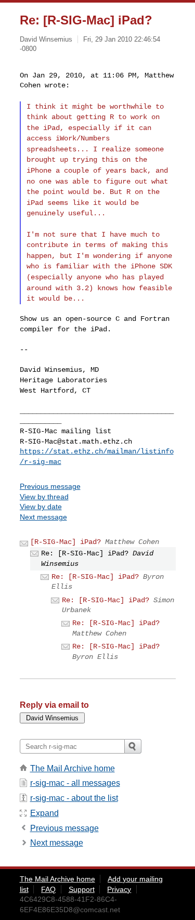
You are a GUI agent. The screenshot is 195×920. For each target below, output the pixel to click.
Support (82, 889)
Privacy (119, 889)
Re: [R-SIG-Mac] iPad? (95, 577)
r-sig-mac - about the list (74, 798)
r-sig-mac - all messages (75, 783)
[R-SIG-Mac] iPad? (65, 542)
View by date (41, 506)
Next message (43, 517)
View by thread (44, 497)
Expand (44, 813)
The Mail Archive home (72, 768)
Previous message (50, 486)
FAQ (48, 889)
